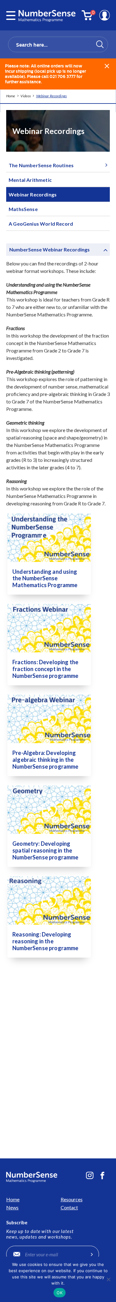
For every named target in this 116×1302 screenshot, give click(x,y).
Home (12, 1199)
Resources (72, 1199)
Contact (69, 1207)
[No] (108, 1279)
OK (59, 1292)
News (12, 1207)
